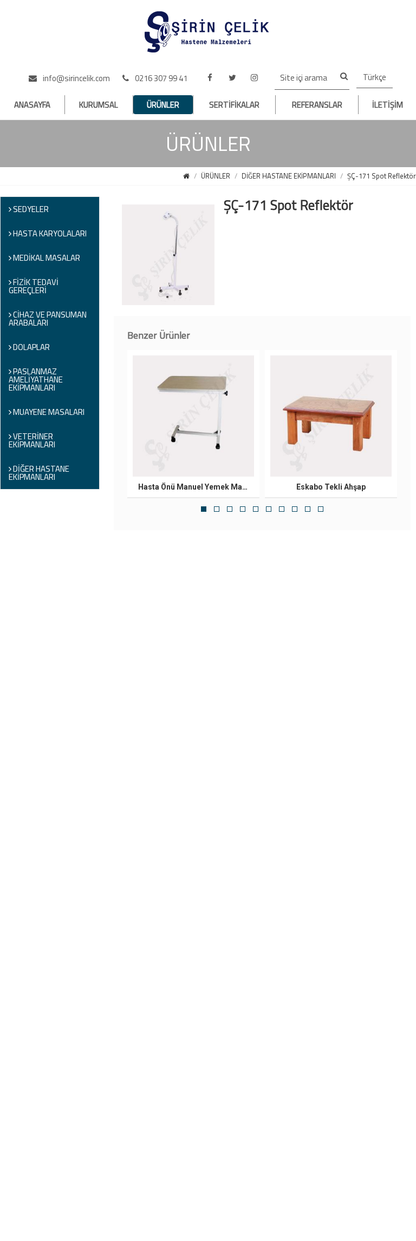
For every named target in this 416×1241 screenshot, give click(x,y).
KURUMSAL (98, 104)
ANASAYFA (32, 104)
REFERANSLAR (317, 104)
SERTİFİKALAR (234, 104)
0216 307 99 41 (160, 78)
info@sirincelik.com (75, 78)
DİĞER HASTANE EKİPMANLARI (289, 175)
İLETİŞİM (387, 104)
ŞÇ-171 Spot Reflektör (381, 175)
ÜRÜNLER (163, 104)
